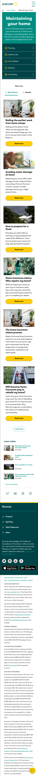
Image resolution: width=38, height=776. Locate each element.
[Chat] (32, 770)
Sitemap (30, 580)
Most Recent (12, 92)
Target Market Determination (20, 620)
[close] (34, 749)
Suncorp (6, 506)
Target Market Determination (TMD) (23, 751)
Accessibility (23, 580)
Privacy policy (19, 577)
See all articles (12, 484)
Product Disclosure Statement (22, 614)
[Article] (19, 124)
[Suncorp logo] (10, 4)
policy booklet (14, 665)
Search (28, 92)
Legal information (9, 577)
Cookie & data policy (14, 580)
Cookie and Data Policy (13, 592)
